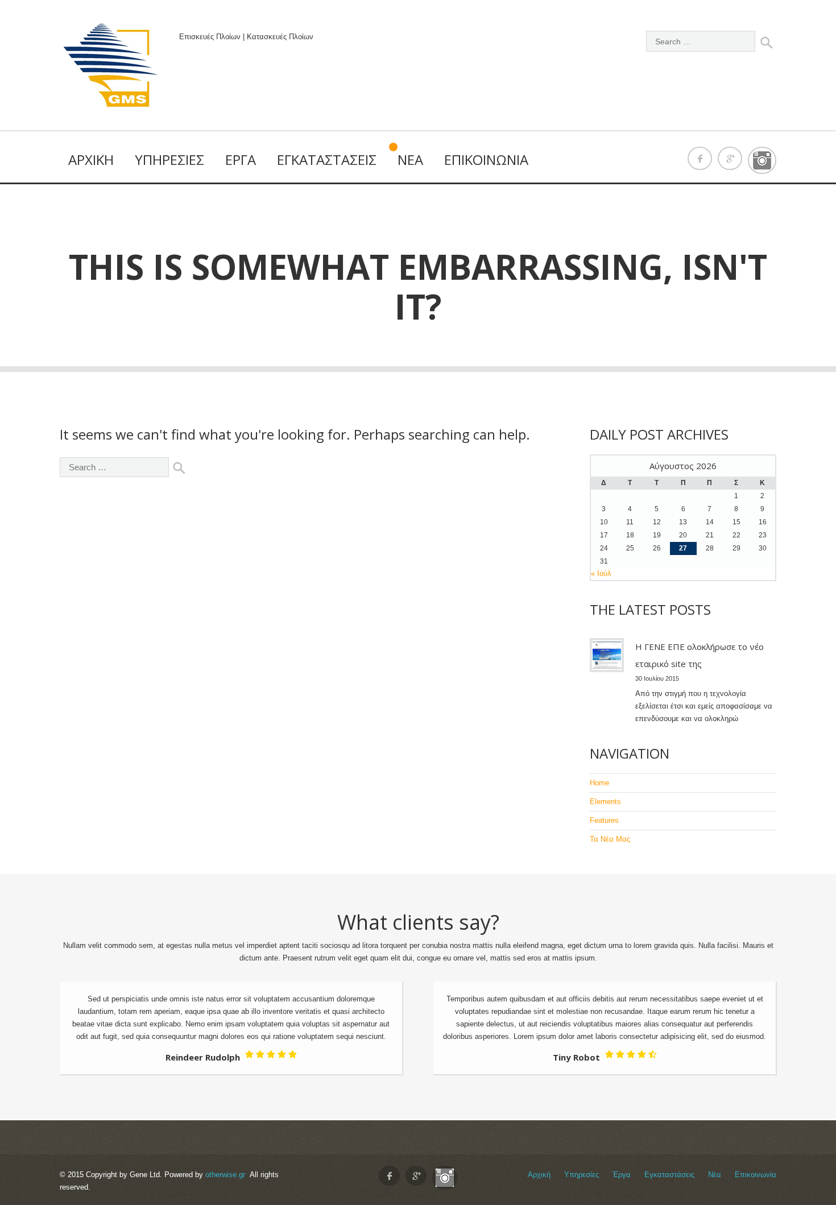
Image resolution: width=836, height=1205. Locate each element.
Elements (605, 801)
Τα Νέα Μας (610, 839)
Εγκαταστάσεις (326, 159)
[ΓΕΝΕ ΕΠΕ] (111, 68)
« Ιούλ (601, 573)
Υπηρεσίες (169, 159)
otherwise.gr (225, 1174)
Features (604, 820)
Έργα (240, 159)
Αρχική (91, 159)
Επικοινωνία (486, 159)
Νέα (410, 159)
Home (599, 783)
